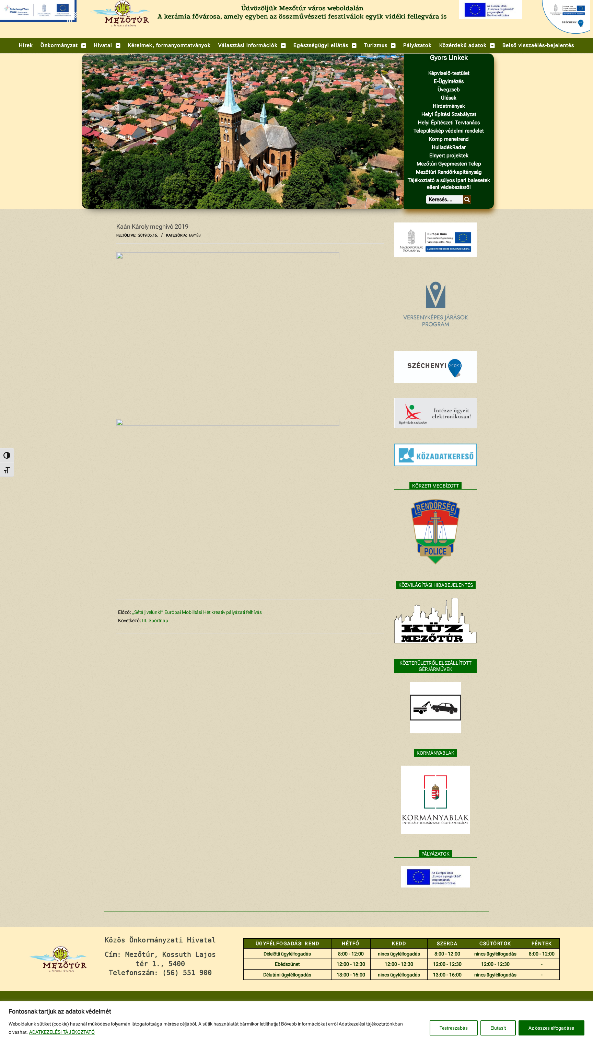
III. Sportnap (155, 620)
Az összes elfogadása (551, 1028)
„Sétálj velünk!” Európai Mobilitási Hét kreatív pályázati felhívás (197, 612)
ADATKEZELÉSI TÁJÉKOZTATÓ (62, 1032)
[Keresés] (467, 199)
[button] (63, 45)
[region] (296, 1021)
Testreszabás (454, 1028)
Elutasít (498, 1028)
